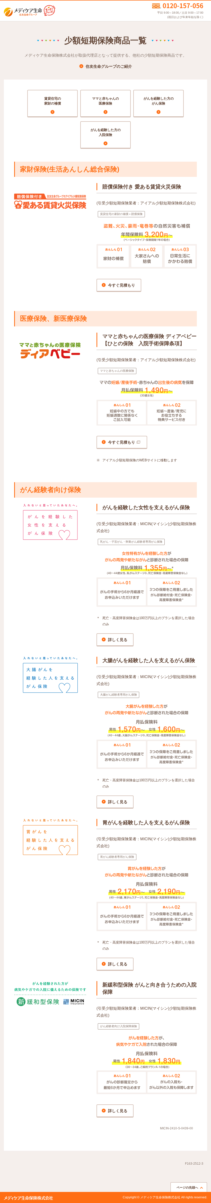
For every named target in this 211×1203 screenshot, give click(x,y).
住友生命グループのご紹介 (109, 66)
